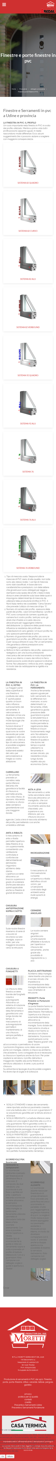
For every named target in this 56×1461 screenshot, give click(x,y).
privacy (28, 1394)
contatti (28, 1399)
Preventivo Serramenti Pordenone (28, 1407)
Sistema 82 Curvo (28, 231)
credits (28, 1402)
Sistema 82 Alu (28, 279)
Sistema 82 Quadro (28, 183)
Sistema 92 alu (28, 423)
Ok (3, 1456)
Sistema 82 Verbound (28, 327)
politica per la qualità (28, 1396)
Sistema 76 (28, 471)
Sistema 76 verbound (28, 568)
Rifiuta (10, 1456)
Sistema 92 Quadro (28, 375)
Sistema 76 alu (28, 520)
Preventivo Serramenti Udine (28, 1405)
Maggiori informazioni (28, 1459)
